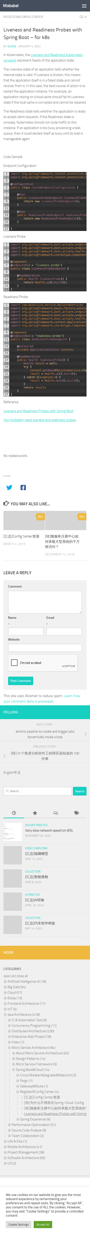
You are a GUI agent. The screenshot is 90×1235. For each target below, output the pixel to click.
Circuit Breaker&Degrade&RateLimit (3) (48, 1075)
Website (14, 639)
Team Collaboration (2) (28, 1136)
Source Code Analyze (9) (29, 1130)
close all (22, 976)
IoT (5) (12, 1009)
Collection (32, 871)
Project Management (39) (26, 1152)
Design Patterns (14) (30, 1059)
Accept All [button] (42, 1224)
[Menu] (84, 5)
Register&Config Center (23, 17)
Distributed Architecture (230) (33, 1031)
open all (9, 976)
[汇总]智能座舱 (36, 877)
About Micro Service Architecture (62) (42, 1053)
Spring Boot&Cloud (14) (32, 1070)
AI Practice (32, 894)
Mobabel (11, 5)
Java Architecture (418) (24, 1015)
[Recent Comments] (55, 813)
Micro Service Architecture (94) (33, 1048)
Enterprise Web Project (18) (31, 1037)
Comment (15, 586)
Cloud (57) (15, 992)
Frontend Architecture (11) (26, 1004)
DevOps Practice (36, 825)
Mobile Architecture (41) (25, 1147)
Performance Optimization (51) (34, 1125)
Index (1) (18, 1042)
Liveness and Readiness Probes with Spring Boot (38, 411)
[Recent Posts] (13, 813)
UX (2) (12, 1163)
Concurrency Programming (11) (34, 1026)
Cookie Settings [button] (19, 1224)
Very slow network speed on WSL (49, 830)
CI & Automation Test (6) (29, 1020)
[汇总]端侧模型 (36, 854)
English (8, 773)
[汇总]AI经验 (34, 900)
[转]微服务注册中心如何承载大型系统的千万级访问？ (62, 541)
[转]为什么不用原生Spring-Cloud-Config (54, 1103)
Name (12, 618)
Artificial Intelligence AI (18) (27, 981)
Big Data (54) (17, 987)
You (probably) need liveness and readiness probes (39, 420)
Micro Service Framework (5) (36, 1064)
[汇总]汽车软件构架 (40, 923)
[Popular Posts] (34, 813)
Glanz (12, 46)
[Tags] (76, 813)
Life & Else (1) (17, 1141)
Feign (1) (26, 1081)
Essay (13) (15, 998)
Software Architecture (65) (26, 1158)
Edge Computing (36, 848)
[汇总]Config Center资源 (21, 536)
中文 (17, 773)
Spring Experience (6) (35, 1119)
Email (50, 618)
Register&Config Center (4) (39, 1092)
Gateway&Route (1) (34, 1086)
